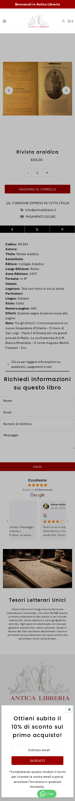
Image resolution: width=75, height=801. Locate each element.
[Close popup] (69, 709)
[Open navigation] (12, 20)
